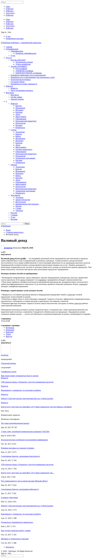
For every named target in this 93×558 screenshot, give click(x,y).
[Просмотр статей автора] (6, 353)
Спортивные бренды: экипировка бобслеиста (20, 489)
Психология (20, 123)
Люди (18, 114)
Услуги (9, 58)
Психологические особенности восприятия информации (24, 440)
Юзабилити (20, 128)
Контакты (10, 93)
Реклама (19, 125)
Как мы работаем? (18, 60)
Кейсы (18, 136)
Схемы (18, 208)
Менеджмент (21, 117)
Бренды (19, 106)
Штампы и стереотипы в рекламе (15, 539)
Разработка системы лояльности (24, 84)
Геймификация (12, 49)
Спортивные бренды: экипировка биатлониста (20, 456)
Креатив (19, 112)
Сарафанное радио (8, 372)
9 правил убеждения (9, 497)
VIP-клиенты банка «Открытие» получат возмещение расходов (27, 464)
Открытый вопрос (8, 363)
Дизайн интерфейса (19, 66)
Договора (19, 197)
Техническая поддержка (21, 80)
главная (9, 47)
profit (23, 258)
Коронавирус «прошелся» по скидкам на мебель (21, 514)
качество (71, 295)
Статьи (13, 130)
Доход (8, 334)
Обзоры (14, 165)
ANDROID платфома (24, 71)
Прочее (19, 206)
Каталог (14, 213)
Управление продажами (25, 158)
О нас (8, 36)
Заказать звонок (17, 99)
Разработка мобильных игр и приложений (28, 75)
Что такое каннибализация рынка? (15, 423)
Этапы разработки (23, 64)
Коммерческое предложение (27, 204)
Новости (9, 86)
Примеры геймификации (26, 53)
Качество (9, 332)
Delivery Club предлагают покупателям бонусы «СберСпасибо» (27, 506)
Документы (15, 195)
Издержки (10, 328)
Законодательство (23, 200)
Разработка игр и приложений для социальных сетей (32, 77)
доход (12, 258)
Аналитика (20, 132)
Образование (21, 119)
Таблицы (19, 211)
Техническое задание (24, 62)
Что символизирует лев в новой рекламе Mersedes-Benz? (24, 481)
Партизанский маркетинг (26, 121)
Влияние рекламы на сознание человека (17, 448)
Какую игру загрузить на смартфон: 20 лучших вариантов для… (27, 473)
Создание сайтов (18, 82)
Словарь (14, 215)
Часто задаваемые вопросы (22, 90)
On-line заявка (16, 97)
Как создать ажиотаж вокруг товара (16, 530)
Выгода (9, 336)
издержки (42, 280)
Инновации (20, 108)
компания (83, 284)
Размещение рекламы (14, 38)
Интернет (19, 110)
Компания (10, 330)
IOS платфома (21, 69)
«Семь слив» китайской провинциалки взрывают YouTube (25, 431)
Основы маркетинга (24, 149)
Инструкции (21, 202)
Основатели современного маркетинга (17, 522)
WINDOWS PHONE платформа (29, 73)
